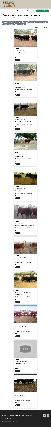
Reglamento (31, 10)
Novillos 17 (25, 22)
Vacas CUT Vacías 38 (42, 22)
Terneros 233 (19, 22)
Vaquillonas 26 (33, 22)
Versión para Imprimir (10, 17)
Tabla (46, 27)
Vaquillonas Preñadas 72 (8, 24)
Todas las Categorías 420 (8, 22)
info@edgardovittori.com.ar (10, 421)
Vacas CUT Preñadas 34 (20, 24)
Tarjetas (39, 27)
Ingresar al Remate (43, 10)
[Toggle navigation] (47, 4)
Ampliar (17, 60)
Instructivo (21, 10)
